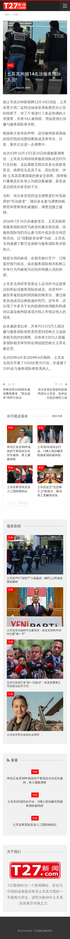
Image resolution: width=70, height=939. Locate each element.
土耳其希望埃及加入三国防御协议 (35, 824)
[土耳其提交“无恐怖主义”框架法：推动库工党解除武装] (50, 474)
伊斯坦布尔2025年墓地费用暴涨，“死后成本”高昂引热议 (16, 393)
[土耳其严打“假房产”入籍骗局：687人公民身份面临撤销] (35, 554)
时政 (10, 65)
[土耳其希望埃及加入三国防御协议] (20, 474)
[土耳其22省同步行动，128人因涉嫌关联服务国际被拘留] (50, 434)
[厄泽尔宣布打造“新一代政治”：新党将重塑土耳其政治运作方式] (35, 659)
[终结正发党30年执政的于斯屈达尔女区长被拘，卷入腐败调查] (20, 434)
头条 (10, 537)
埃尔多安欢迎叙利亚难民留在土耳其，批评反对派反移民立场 (52, 393)
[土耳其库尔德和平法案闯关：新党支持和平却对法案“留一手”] (35, 607)
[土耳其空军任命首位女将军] (35, 711)
